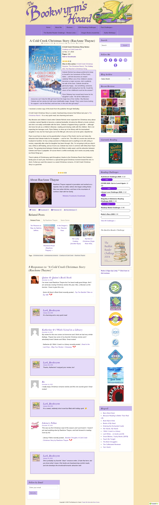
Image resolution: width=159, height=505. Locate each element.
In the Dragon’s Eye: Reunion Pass (62, 228)
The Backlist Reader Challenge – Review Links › (60, 33)
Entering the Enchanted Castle (113, 426)
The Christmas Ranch (76, 66)
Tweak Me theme (86, 502)
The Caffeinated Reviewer (112, 444)
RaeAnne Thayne (80, 255)
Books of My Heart (109, 423)
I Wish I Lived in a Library (111, 431)
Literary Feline (49, 422)
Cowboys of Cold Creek (66, 255)
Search (125, 45)
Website (65, 196)
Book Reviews (71, 43)
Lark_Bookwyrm (60, 43)
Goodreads (81, 196)
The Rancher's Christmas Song (76, 69)
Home (48, 27)
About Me (58, 27)
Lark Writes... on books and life (113, 434)
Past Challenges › (107, 27)
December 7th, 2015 (47, 425)
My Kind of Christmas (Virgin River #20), (89, 241)
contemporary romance (51, 255)
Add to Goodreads (69, 56)
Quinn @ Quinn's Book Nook (56, 277)
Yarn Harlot (107, 447)
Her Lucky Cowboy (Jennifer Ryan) (75, 241)
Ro (43, 381)
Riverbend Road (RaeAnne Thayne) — (49, 248)
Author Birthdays (109, 33)
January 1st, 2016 (48, 458)
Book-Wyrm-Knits (109, 421)
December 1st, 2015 (47, 280)
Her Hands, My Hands (110, 428)
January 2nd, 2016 (48, 313)
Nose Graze (96, 502)
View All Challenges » (108, 221)
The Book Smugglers (110, 442)
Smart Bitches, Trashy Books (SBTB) (115, 436)
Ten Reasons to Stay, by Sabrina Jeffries (35, 228)
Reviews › (70, 27)
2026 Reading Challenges (87, 27)
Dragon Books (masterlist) (90, 33)
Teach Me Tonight (109, 439)
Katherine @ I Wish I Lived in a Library (62, 329)
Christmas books (38, 255)
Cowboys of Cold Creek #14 (71, 49)
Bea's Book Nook (109, 413)
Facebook (72, 196)
